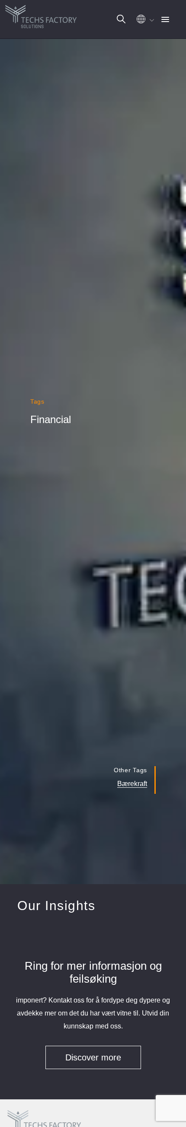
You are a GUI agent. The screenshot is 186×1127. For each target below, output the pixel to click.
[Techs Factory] (41, 15)
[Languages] (144, 21)
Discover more (93, 1057)
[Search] (121, 19)
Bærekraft (132, 783)
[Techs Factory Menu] (165, 20)
